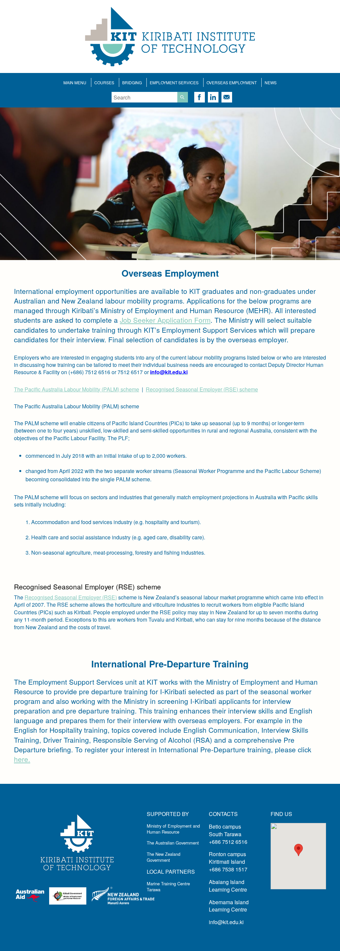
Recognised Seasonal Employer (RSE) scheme (202, 389)
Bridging (132, 82)
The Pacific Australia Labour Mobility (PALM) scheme (76, 389)
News (271, 82)
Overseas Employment (232, 82)
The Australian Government (173, 843)
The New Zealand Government (163, 857)
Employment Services (174, 82)
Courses (104, 82)
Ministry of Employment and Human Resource (173, 829)
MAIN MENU (74, 82)
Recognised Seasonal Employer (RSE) (71, 597)
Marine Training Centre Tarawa (168, 886)
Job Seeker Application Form (165, 320)
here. (22, 759)
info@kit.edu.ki (226, 922)
